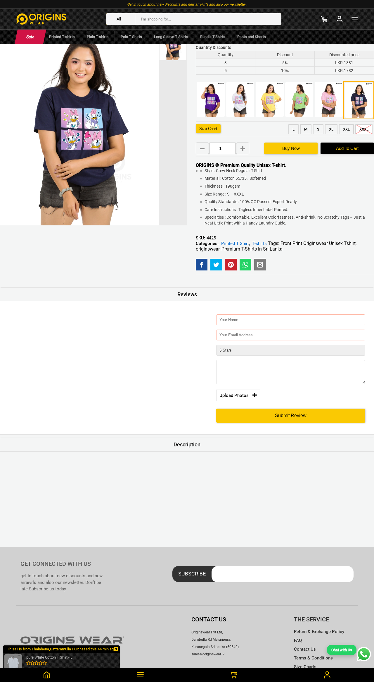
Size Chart (208, 128)
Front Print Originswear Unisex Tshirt (318, 243)
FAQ (298, 640)
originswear (207, 249)
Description (187, 444)
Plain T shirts (98, 37)
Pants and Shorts (251, 37)
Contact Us (305, 649)
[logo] (41, 19)
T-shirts (259, 243)
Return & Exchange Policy (319, 631)
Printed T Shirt (235, 243)
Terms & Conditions (313, 658)
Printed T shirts (62, 37)
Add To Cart (347, 148)
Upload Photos (234, 395)
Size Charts (305, 666)
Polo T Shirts (131, 37)
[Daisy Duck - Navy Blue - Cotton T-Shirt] (201, 264)
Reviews (187, 294)
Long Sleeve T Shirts (171, 37)
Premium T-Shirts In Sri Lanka (252, 249)
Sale (30, 37)
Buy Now (291, 148)
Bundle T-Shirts (212, 37)
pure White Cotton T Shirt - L (49, 657)
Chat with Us (341, 650)
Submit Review (291, 415)
